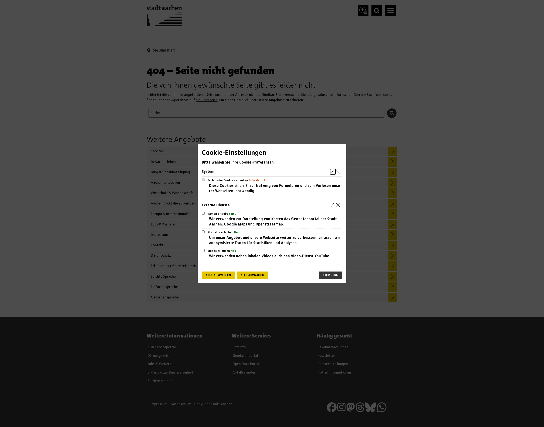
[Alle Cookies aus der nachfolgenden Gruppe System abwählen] (338, 171)
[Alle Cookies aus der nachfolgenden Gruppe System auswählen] (333, 171)
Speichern (330, 275)
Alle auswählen (218, 275)
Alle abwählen (252, 275)
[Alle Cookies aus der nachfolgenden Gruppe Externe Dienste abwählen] (338, 205)
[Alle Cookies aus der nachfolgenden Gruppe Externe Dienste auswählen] (333, 205)
